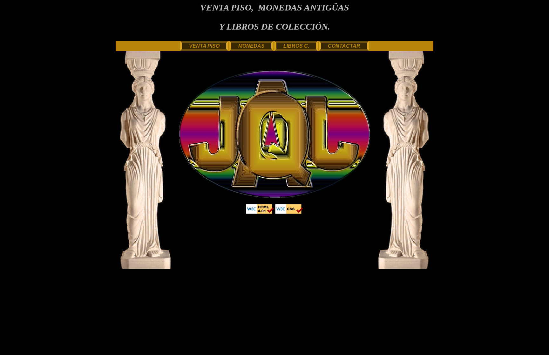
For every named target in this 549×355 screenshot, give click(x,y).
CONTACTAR (344, 46)
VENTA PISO (204, 46)
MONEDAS (251, 46)
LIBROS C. (296, 46)
